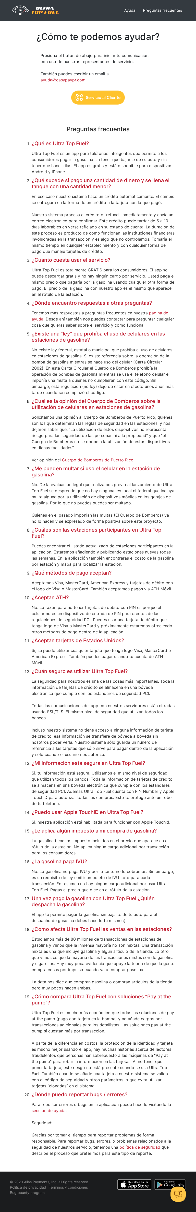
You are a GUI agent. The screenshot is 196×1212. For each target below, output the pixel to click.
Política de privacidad (28, 1187)
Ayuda (129, 10)
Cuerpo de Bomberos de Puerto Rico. (98, 459)
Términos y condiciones (68, 1187)
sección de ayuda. (49, 1110)
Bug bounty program (27, 1192)
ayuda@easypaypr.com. (64, 79)
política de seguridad (139, 1147)
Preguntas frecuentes (162, 10)
